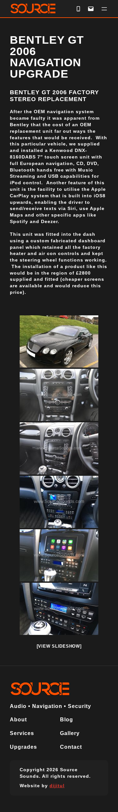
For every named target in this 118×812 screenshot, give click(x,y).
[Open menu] (104, 9)
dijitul (57, 785)
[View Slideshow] (59, 646)
